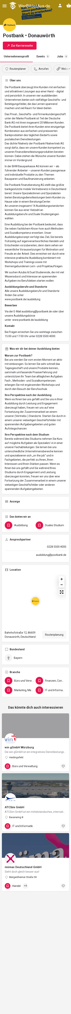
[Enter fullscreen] (61, 592)
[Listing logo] (9, 25)
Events (42, 56)
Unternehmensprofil (16, 56)
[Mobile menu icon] (4, 6)
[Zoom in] (61, 579)
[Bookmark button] (63, 766)
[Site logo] (30, 6)
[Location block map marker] (35, 601)
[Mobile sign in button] (60, 5)
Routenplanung (54, 634)
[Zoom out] (61, 584)
